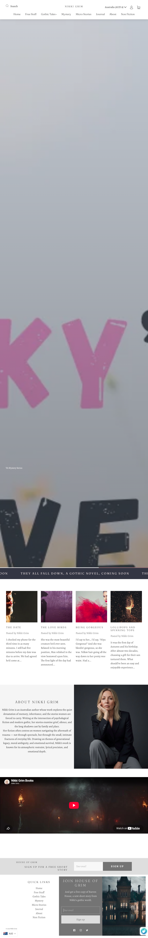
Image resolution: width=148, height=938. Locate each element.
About (112, 14)
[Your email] (88, 866)
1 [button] (24, 567)
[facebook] (74, 930)
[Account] (131, 7)
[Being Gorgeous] (91, 606)
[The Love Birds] (56, 606)
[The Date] (21, 606)
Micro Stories (83, 14)
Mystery (66, 14)
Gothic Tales (48, 14)
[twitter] (87, 930)
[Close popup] (142, 879)
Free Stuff (30, 14)
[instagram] (80, 930)
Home (17, 14)
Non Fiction (128, 14)
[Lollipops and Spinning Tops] (126, 606)
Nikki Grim (74, 6)
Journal (100, 14)
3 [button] (123, 567)
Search (14, 6)
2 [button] (74, 567)
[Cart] (138, 7)
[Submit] (9, 5)
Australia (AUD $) (114, 7)
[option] (74, 469)
